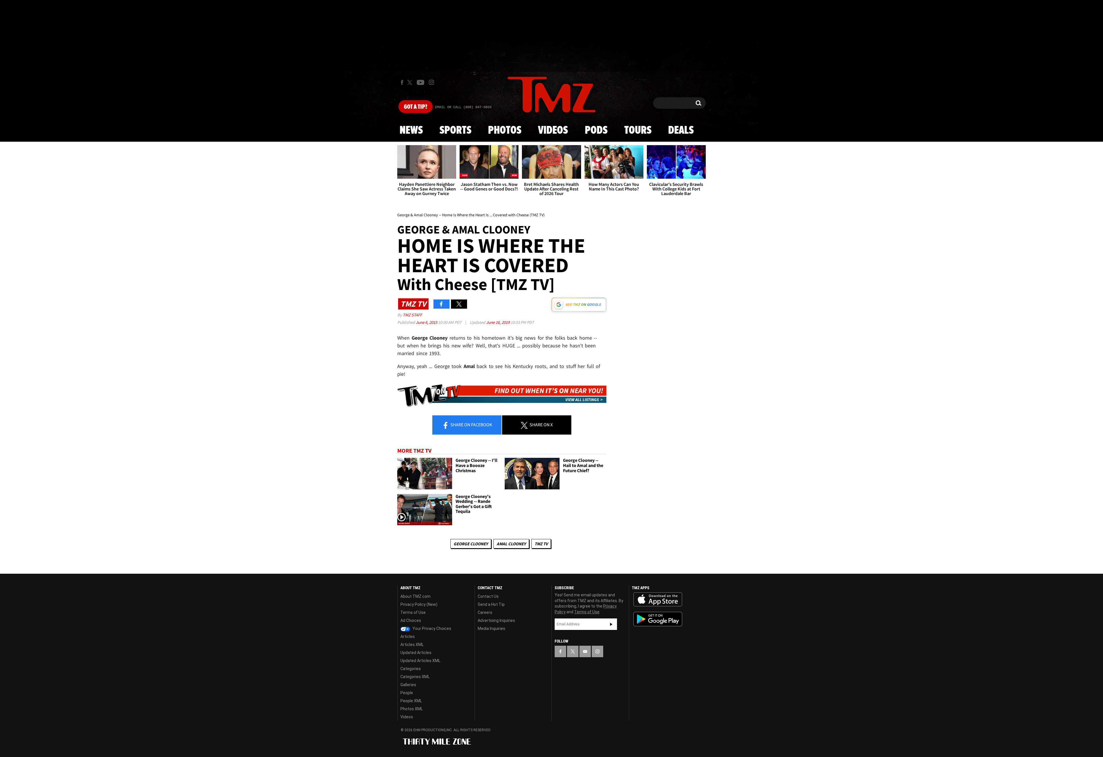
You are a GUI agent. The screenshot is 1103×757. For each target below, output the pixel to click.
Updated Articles (415, 652)
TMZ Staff (412, 315)
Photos (504, 130)
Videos (553, 130)
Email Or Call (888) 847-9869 (463, 107)
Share (471, 424)
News (411, 130)
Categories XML (415, 676)
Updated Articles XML (420, 660)
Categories (410, 668)
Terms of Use (413, 612)
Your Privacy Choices (431, 628)
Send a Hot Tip (491, 604)
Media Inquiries (491, 628)
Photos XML (411, 709)
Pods (596, 130)
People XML (411, 700)
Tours (637, 130)
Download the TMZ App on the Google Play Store (657, 619)
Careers (485, 612)
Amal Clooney (511, 543)
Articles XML (412, 644)
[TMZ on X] (410, 82)
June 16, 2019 (498, 322)
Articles (407, 636)
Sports (455, 130)
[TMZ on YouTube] (585, 651)
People (406, 692)
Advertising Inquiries (496, 620)
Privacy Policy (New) (418, 604)
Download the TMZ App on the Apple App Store (657, 599)
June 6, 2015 (427, 322)
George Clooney (471, 543)
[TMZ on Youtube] (420, 82)
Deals (681, 130)
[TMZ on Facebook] (402, 82)
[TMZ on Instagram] (431, 82)
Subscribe (611, 624)
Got (415, 107)
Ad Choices (410, 620)
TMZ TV (541, 543)
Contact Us (488, 596)
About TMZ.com (415, 596)
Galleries (408, 684)
